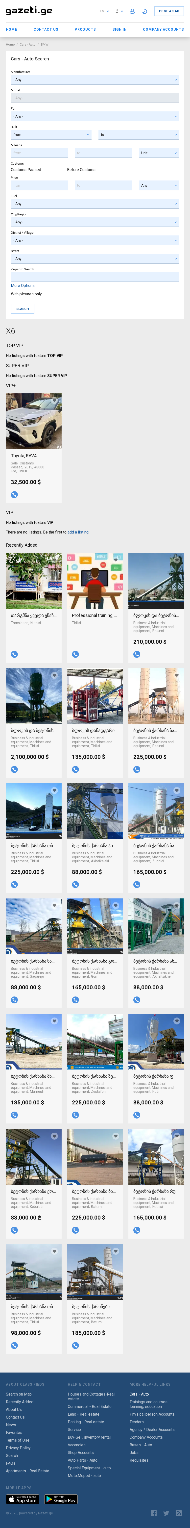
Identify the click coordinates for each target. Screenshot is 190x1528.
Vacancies (77, 1445)
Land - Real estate (83, 1414)
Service (74, 1429)
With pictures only (26, 294)
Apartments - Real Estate (27, 1471)
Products (85, 29)
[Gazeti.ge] (29, 15)
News (11, 1425)
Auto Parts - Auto (82, 1460)
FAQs (10, 1463)
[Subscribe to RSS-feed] (180, 1513)
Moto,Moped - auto (84, 1475)
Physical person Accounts (152, 1414)
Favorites (14, 1432)
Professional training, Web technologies (95, 615)
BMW (44, 44)
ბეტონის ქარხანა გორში (95, 961)
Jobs (134, 1452)
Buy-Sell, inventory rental (89, 1437)
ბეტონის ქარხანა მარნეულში (34, 1076)
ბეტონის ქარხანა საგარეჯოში (34, 961)
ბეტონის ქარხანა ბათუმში (156, 730)
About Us (14, 1409)
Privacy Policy (18, 1448)
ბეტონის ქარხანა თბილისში (34, 845)
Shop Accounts (81, 1452)
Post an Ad (169, 11)
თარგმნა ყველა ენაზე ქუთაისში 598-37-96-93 (34, 615)
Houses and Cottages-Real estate (91, 1396)
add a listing (78, 532)
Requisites (139, 1460)
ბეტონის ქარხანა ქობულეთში (34, 1191)
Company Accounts (163, 29)
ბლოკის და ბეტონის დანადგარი (156, 615)
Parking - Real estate (86, 1422)
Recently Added (19, 1402)
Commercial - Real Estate (90, 1406)
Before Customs (81, 169)
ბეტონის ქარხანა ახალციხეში (156, 961)
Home (11, 29)
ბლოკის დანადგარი (93, 730)
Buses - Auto (141, 1445)
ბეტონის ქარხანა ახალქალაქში (95, 845)
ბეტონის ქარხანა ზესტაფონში (95, 1076)
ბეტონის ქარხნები (91, 1306)
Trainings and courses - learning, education (150, 1404)
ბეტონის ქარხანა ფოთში (156, 1076)
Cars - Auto (28, 44)
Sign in (120, 29)
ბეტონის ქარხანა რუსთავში (156, 1191)
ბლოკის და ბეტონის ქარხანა (34, 730)
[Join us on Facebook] (154, 1513)
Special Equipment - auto (89, 1468)
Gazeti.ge (45, 1513)
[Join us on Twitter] (166, 1513)
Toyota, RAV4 (23, 455)
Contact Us (46, 29)
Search (12, 1455)
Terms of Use (17, 1440)
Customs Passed (26, 169)
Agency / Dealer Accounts (152, 1429)
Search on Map (19, 1394)
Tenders (137, 1422)
